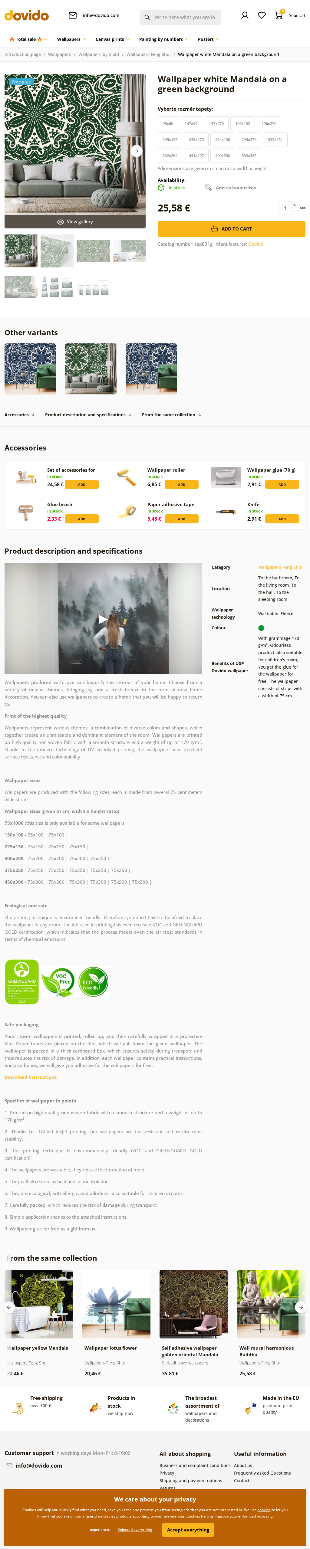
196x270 (269, 123)
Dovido (255, 244)
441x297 (196, 155)
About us (243, 1465)
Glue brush (59, 504)
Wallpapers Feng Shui (149, 54)
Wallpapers (59, 54)
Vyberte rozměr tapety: (186, 109)
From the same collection (168, 415)
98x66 (168, 123)
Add (81, 484)
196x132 (242, 123)
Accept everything (188, 1530)
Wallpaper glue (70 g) (271, 470)
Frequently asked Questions (262, 1473)
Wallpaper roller (166, 470)
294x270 (249, 139)
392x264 (170, 155)
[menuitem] (28, 39)
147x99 (191, 123)
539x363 (249, 155)
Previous (9, 1307)
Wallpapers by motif (98, 54)
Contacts (243, 1480)
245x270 (196, 139)
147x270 (216, 123)
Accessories (17, 415)
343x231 (275, 139)
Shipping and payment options (191, 1480)
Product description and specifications (85, 415)
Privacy (167, 1473)
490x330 (222, 155)
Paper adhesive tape (170, 504)
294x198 (222, 139)
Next (136, 151)
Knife (253, 504)
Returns (168, 1488)
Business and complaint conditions (195, 1465)
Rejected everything (134, 1529)
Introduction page (23, 54)
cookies (264, 1509)
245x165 (170, 139)
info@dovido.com (38, 1465)
